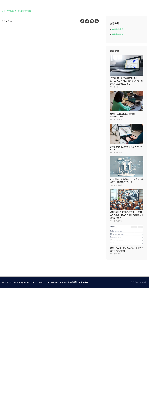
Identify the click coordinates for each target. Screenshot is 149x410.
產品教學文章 (117, 29)
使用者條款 (83, 282)
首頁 (3, 11)
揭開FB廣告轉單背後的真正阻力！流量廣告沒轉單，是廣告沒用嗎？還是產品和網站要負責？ (126, 215)
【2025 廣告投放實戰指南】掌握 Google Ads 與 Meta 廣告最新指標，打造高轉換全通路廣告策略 (126, 81)
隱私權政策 (72, 282)
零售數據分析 (117, 34)
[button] (82, 21)
